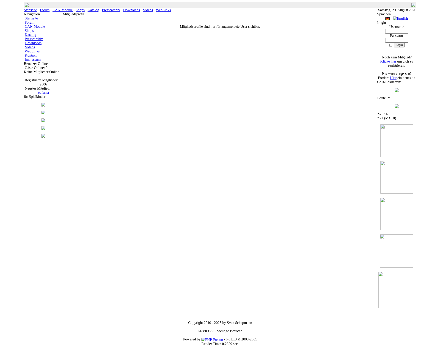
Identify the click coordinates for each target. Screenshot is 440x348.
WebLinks (163, 10)
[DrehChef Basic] (43, 136)
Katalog (93, 10)
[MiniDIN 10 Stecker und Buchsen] (397, 107)
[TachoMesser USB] (43, 121)
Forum (45, 10)
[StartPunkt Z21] (396, 229)
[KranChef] (43, 113)
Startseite (30, 10)
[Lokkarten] (397, 91)
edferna (43, 92)
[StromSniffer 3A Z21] (396, 266)
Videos (148, 10)
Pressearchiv (111, 10)
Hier (393, 78)
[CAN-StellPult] (43, 105)
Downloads (131, 10)
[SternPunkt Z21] (396, 156)
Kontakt (30, 55)
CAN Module (62, 10)
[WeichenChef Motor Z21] (396, 307)
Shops (80, 10)
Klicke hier (388, 61)
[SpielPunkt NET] (43, 129)
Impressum (33, 59)
